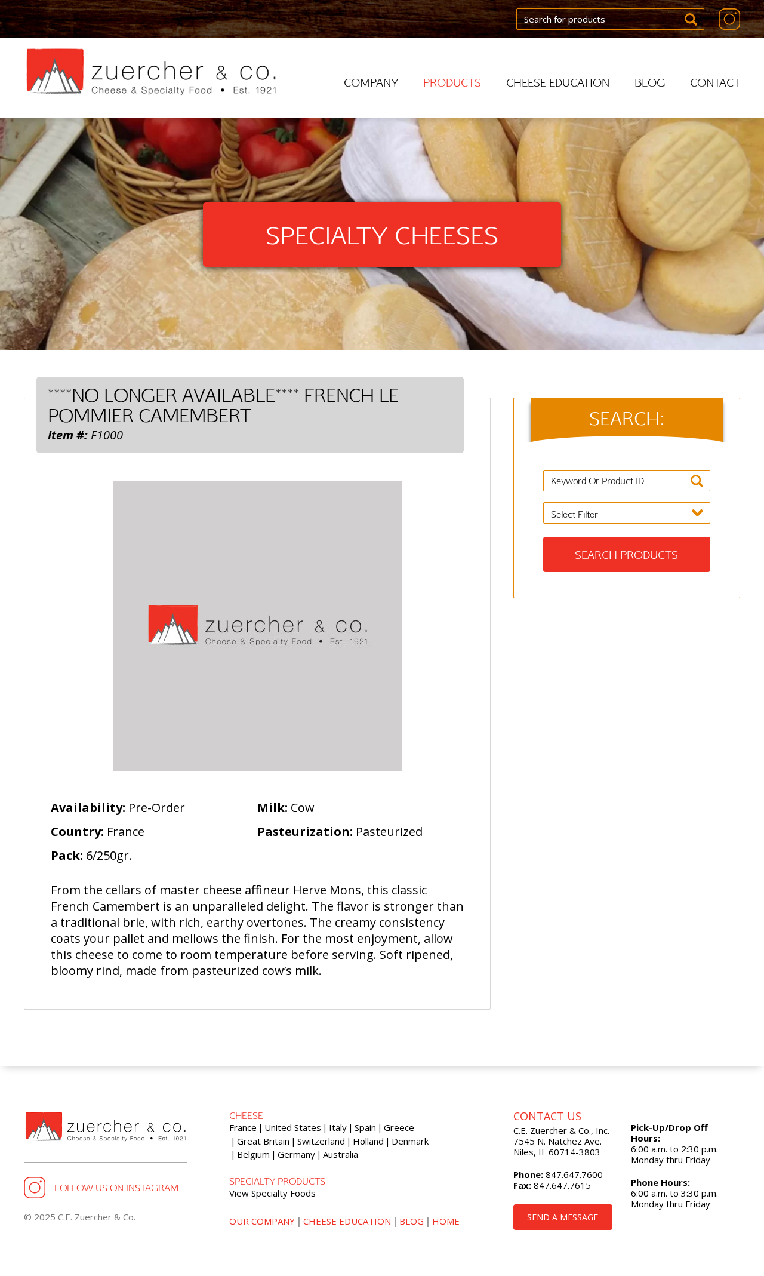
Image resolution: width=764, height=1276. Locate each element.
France (243, 1127)
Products (452, 82)
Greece (399, 1127)
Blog (649, 82)
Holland (368, 1141)
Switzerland (321, 1141)
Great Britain (263, 1141)
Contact (715, 82)
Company (371, 82)
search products (626, 554)
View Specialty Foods (272, 1193)
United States (292, 1127)
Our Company (262, 1221)
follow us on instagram (116, 1188)
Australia (340, 1154)
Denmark (410, 1141)
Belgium (253, 1154)
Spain (365, 1127)
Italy (338, 1127)
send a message (562, 1217)
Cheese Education (557, 82)
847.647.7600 (573, 1174)
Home (446, 1221)
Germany (296, 1154)
